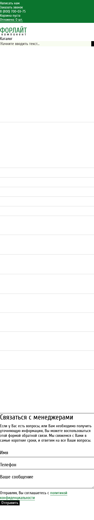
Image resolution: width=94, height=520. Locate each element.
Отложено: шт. (11, 20)
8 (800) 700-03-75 (13, 11)
